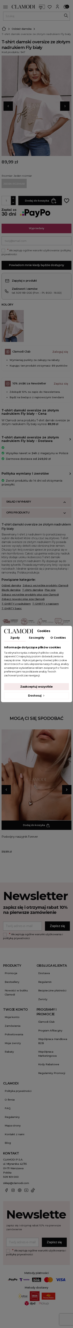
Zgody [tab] (15, 637)
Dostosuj (35, 695)
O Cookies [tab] (58, 637)
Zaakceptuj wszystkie (36, 686)
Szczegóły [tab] (36, 637)
